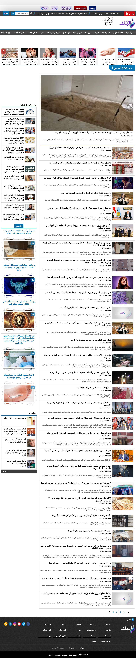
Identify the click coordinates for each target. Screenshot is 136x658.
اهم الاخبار (118, 32)
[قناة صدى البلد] (92, 8)
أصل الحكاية (19, 32)
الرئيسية (129, 32)
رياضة (87, 32)
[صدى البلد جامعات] (66, 8)
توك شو (66, 32)
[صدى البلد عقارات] (54, 8)
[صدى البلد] (127, 22)
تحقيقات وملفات (106, 641)
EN (7, 14)
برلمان (49, 636)
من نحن (81, 648)
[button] (132, 51)
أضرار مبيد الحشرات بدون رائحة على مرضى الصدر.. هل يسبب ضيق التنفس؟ (66, 13)
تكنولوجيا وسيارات (60, 636)
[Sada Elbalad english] (44, 8)
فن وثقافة (77, 32)
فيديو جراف (107, 636)
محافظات (93, 636)
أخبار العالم (32, 32)
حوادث (96, 32)
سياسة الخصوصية (58, 648)
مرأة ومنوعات (53, 32)
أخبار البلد (106, 32)
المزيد (5, 471)
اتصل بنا (71, 648)
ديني (42, 32)
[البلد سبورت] (80, 8)
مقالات (94, 641)
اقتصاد (79, 636)
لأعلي (129, 620)
